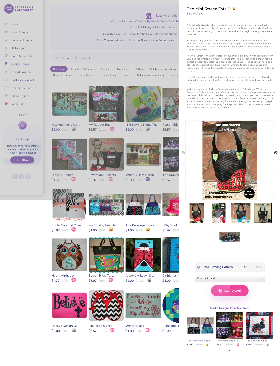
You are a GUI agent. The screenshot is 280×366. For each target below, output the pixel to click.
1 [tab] (230, 351)
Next (276, 153)
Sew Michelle (195, 13)
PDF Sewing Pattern (218, 267)
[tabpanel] (201, 329)
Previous (183, 153)
